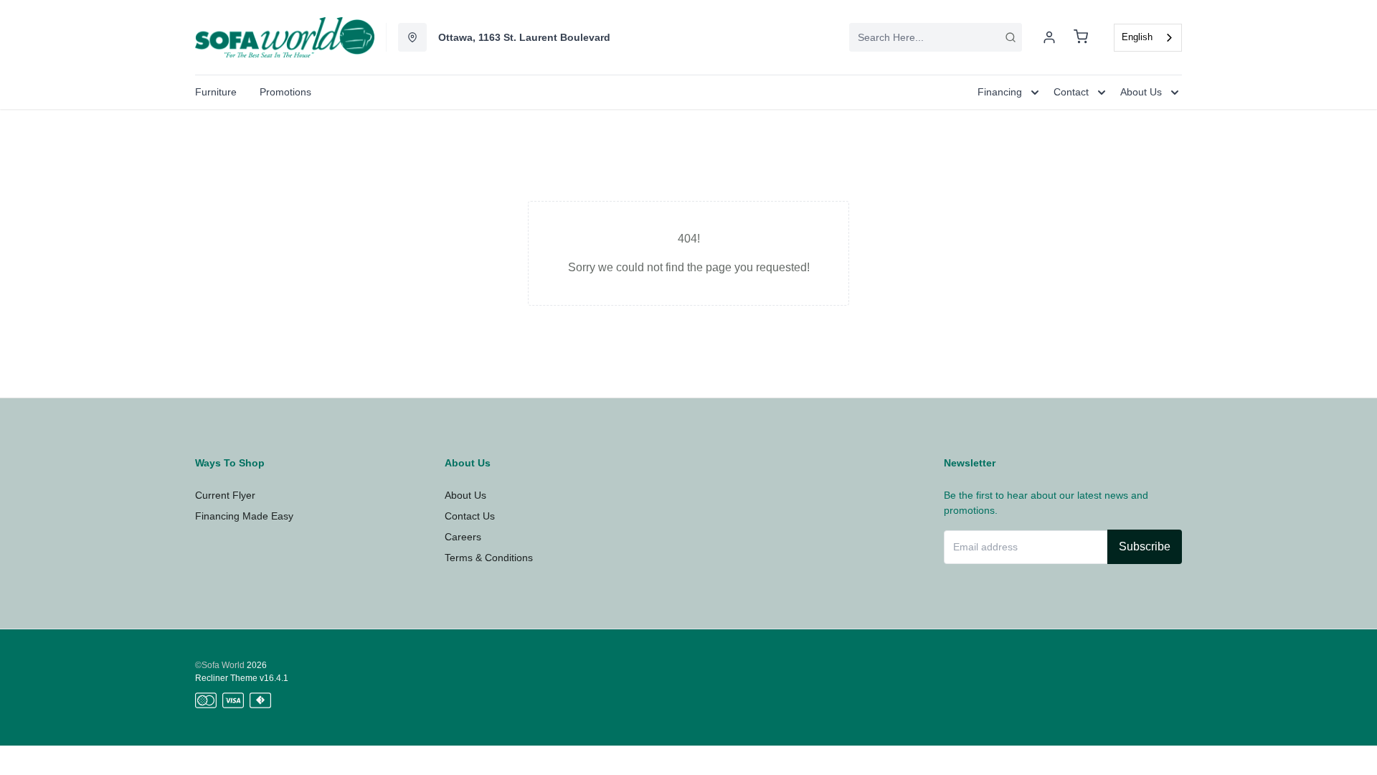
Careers (463, 536)
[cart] (1081, 37)
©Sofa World (220, 665)
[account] (1049, 37)
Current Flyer (225, 495)
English (1137, 37)
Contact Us (470, 516)
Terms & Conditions (489, 557)
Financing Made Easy (244, 516)
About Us (465, 495)
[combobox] (935, 37)
